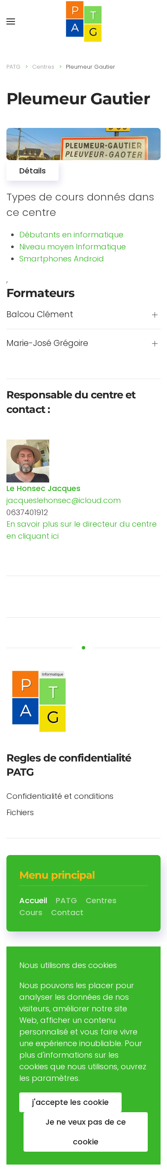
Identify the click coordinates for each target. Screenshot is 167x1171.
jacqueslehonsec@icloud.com (63, 500)
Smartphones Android (61, 258)
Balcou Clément (39, 314)
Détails (32, 170)
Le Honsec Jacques (43, 488)
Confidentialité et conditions (59, 796)
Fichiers (20, 812)
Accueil (33, 900)
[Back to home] (83, 21)
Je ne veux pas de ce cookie (85, 1131)
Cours (30, 912)
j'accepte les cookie (70, 1102)
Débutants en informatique (71, 234)
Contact (67, 912)
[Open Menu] (10, 21)
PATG (13, 67)
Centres (43, 67)
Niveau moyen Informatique (72, 246)
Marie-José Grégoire (47, 343)
